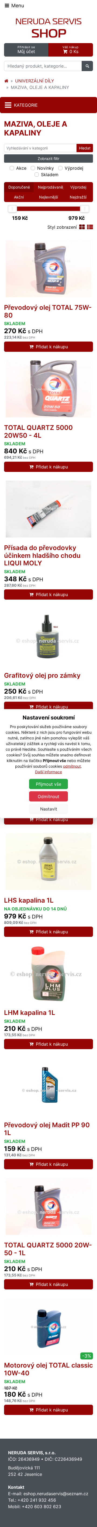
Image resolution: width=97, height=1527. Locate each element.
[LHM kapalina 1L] (48, 974)
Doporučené (19, 187)
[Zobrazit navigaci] (14, 5)
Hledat (85, 148)
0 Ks (71, 49)
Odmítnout (48, 796)
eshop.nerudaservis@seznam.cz (55, 1493)
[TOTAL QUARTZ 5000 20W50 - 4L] (48, 389)
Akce (21, 168)
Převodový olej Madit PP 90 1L (47, 1129)
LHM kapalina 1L (29, 1013)
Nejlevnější (48, 197)
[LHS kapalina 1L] (48, 862)
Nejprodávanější (50, 187)
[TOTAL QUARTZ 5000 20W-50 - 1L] (48, 1206)
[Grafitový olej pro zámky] (48, 637)
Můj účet (26, 49)
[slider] (12, 209)
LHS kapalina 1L (29, 900)
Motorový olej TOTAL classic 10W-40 (48, 1369)
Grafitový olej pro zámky (42, 675)
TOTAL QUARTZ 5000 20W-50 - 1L (48, 1249)
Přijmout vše (48, 784)
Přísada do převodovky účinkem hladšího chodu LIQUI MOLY (42, 555)
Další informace (48, 771)
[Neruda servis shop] (6, 81)
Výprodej (74, 168)
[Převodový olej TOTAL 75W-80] (48, 269)
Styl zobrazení (62, 227)
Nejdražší (78, 197)
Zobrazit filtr (48, 158)
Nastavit (48, 808)
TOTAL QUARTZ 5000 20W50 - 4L (38, 431)
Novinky (45, 168)
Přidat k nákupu (52, 346)
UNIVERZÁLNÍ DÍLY (34, 81)
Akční (19, 197)
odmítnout (72, 766)
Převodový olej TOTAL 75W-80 (48, 311)
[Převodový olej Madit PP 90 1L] (48, 1086)
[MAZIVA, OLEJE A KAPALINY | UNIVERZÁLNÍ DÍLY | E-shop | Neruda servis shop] (48, 28)
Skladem (49, 174)
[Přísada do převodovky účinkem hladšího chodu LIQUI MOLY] (48, 509)
